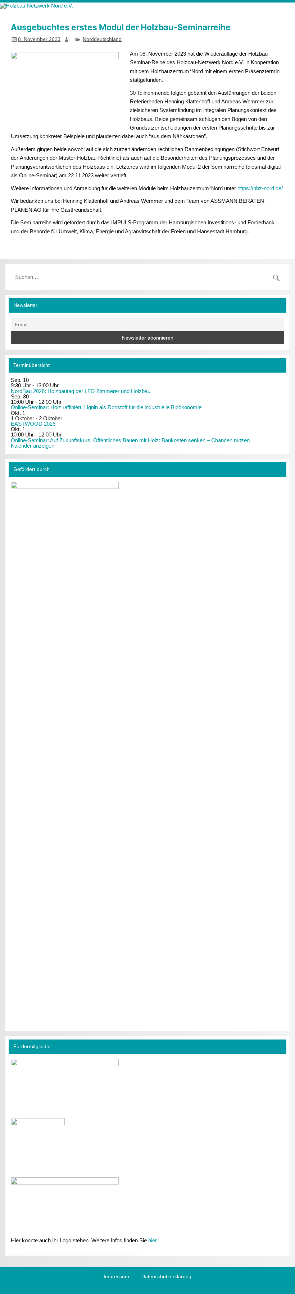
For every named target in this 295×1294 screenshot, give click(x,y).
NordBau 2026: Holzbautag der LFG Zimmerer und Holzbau (80, 391)
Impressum (116, 1276)
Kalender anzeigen (32, 446)
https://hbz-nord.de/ (260, 188)
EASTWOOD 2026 (33, 424)
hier (152, 1240)
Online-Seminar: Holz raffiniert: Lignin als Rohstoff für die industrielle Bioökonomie (106, 407)
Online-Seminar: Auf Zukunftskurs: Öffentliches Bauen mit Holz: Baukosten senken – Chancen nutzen (130, 440)
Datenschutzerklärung (166, 1276)
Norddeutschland (102, 39)
